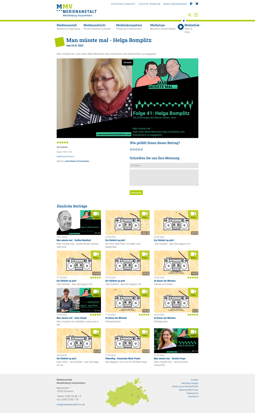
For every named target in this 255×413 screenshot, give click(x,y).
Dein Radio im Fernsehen (77, 161)
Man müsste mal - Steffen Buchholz (74, 240)
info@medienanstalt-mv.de (71, 404)
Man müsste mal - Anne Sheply (72, 318)
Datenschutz (192, 393)
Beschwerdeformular (188, 390)
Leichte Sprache (150, 4)
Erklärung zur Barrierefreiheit (185, 386)
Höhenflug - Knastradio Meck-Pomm (122, 358)
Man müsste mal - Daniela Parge (169, 358)
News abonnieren (175, 4)
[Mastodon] (191, 4)
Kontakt (194, 380)
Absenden (136, 192)
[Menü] (196, 15)
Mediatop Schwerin (65, 156)
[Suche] (190, 15)
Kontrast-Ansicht (123, 4)
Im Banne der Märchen (165, 280)
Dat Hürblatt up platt (115, 240)
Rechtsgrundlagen (190, 383)
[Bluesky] (197, 4)
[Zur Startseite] (77, 11)
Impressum (193, 396)
